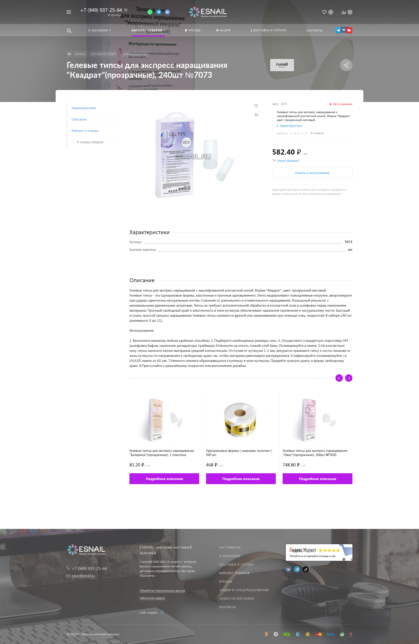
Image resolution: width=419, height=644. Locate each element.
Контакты (227, 607)
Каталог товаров (234, 573)
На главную (230, 547)
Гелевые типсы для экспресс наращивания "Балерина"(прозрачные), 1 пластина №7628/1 (161, 453)
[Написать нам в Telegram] (160, 12)
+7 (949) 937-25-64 (101, 9)
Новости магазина (236, 598)
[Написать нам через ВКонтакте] (167, 12)
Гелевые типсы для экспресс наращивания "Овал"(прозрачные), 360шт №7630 (315, 453)
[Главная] (69, 54)
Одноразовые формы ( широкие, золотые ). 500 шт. (239, 453)
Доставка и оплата (236, 564)
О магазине (230, 556)
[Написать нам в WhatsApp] (151, 12)
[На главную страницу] (207, 11)
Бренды (225, 581)
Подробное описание (164, 478)
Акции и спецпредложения (244, 590)
